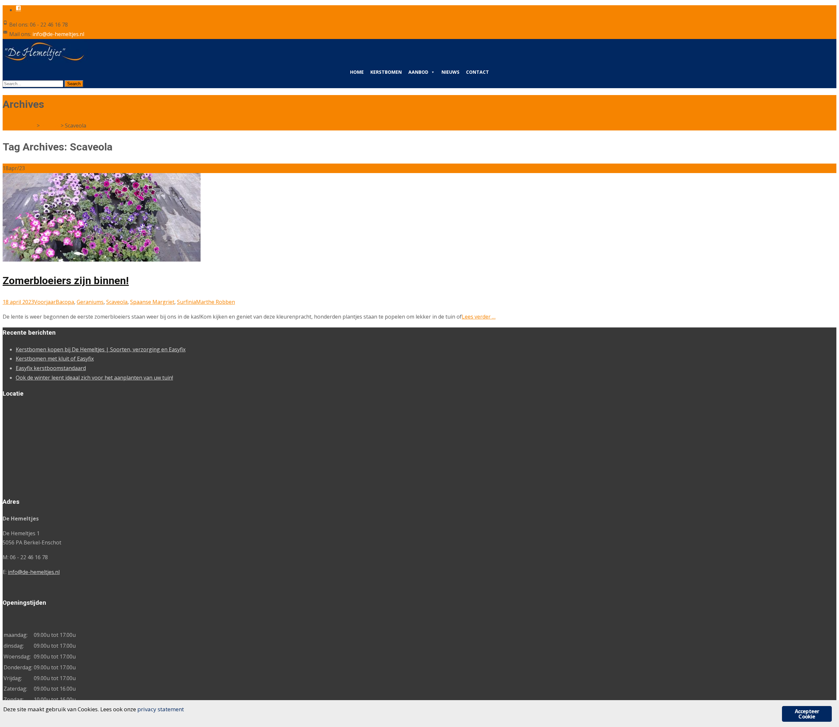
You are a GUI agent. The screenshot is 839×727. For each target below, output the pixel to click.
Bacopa (65, 301)
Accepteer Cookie (807, 714)
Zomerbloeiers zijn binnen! (66, 280)
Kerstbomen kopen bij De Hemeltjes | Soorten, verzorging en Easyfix (100, 349)
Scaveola (116, 301)
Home (357, 72)
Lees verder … (479, 316)
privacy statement (160, 709)
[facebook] (18, 9)
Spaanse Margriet (152, 301)
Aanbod (418, 72)
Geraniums (90, 301)
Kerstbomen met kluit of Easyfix (55, 358)
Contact (477, 72)
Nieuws (450, 72)
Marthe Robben (215, 301)
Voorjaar (45, 301)
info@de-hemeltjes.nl (34, 572)
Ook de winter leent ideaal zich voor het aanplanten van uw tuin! (94, 377)
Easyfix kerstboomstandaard (51, 368)
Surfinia (186, 301)
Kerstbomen (386, 72)
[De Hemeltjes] (45, 60)
